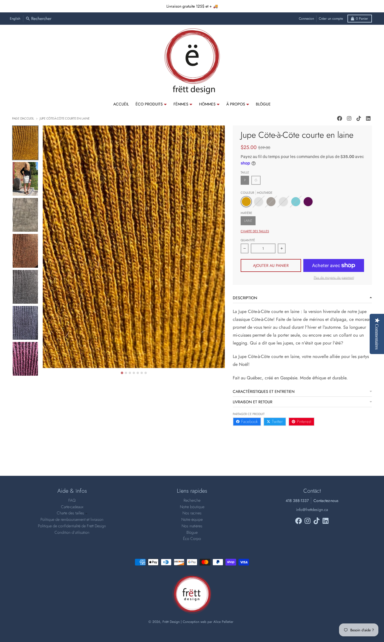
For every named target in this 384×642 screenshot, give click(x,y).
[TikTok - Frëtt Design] (358, 118)
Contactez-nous (325, 500)
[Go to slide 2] (126, 373)
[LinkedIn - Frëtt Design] (368, 118)
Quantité (248, 240)
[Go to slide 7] (145, 373)
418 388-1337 (297, 500)
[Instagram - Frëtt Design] (349, 118)
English (15, 18)
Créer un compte (331, 18)
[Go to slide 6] (142, 373)
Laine (248, 220)
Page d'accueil (23, 118)
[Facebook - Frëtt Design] (339, 118)
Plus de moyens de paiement (334, 277)
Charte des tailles (255, 231)
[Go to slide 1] (122, 372)
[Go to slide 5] (138, 373)
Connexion (306, 18)
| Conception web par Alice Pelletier (207, 621)
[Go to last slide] (47, 372)
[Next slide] (221, 372)
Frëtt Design (171, 621)
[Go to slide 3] (130, 373)
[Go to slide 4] (134, 373)
